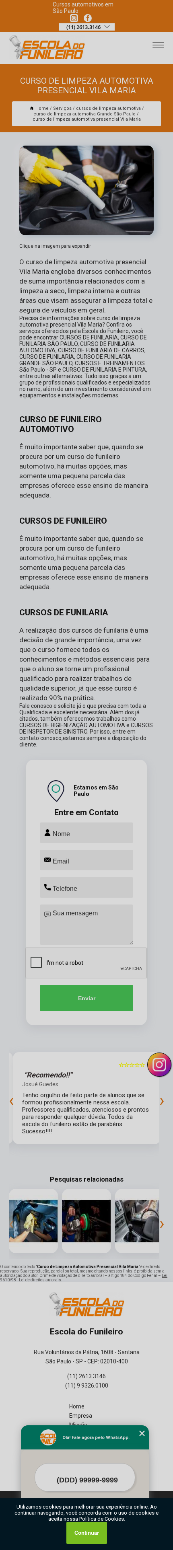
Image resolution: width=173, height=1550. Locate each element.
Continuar (86, 1533)
